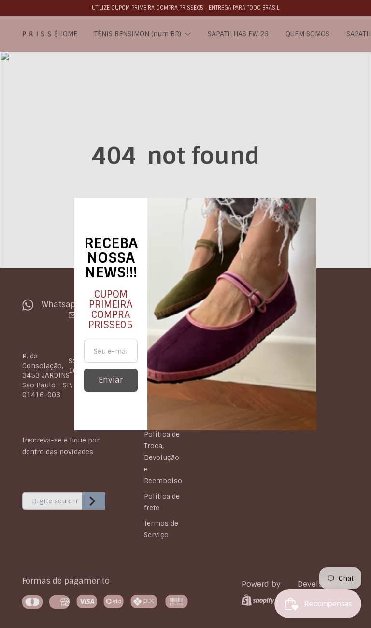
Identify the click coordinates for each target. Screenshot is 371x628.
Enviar (111, 380)
